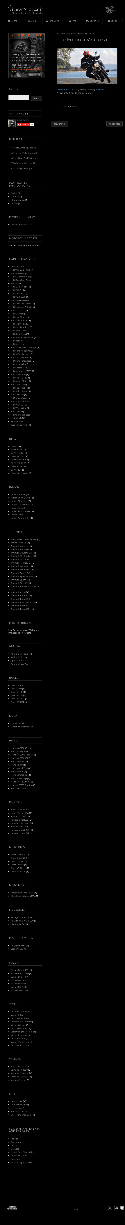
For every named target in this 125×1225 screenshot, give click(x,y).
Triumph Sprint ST (20, 579)
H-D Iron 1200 (18, 310)
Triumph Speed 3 (19, 573)
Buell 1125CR (17, 685)
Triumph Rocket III (20, 566)
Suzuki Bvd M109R (20, 976)
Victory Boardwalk (20, 1018)
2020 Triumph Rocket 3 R (23, 163)
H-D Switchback (19, 391)
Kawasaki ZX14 (18, 833)
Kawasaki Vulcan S (20, 823)
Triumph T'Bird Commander (25, 586)
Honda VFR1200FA (20, 781)
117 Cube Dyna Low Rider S (24, 147)
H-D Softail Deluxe (20, 354)
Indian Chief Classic (21, 497)
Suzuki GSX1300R (20, 990)
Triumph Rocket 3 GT (21, 562)
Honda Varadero (19, 788)
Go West (15, 1148)
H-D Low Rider (18, 317)
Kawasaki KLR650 (20, 819)
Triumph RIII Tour (19, 559)
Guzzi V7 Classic (19, 868)
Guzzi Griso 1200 (19, 858)
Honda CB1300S (19, 751)
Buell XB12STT (18, 698)
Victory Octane (18, 1038)
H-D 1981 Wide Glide (21, 270)
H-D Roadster (18, 340)
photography (17, 200)
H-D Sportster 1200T (21, 371)
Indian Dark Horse (20, 504)
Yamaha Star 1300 (20, 1076)
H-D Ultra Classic (19, 397)
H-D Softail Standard (21, 360)
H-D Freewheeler (19, 300)
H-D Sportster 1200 (20, 367)
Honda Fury (17, 764)
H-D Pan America (20, 327)
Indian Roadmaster (20, 511)
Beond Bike (17, 1101)
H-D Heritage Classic (21, 303)
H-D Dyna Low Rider (21, 280)
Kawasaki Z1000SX (20, 830)
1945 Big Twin (18, 266)
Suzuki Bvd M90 (19, 980)
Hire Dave (53, 20)
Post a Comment (69, 106)
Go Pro (14, 193)
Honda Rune (17, 771)
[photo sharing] (87, 66)
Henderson (16, 1108)
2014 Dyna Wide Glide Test (24, 153)
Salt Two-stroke (18, 1111)
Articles (14, 1138)
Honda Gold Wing (20, 768)
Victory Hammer (19, 1028)
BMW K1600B (18, 456)
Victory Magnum (19, 1035)
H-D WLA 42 (17, 404)
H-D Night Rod (18, 323)
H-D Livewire (17, 313)
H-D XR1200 (17, 411)
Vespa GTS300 (18, 948)
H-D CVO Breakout (20, 276)
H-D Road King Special (22, 337)
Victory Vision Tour (20, 1045)
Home (13, 20)
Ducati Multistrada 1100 (23, 726)
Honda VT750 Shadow (22, 785)
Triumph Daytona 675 (22, 552)
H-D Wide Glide (19, 408)
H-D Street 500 (18, 374)
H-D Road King (18, 334)
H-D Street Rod (18, 384)
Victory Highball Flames (23, 1031)
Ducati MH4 (17, 723)
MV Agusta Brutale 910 (22, 917)
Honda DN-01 (18, 761)
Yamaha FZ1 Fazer (20, 1073)
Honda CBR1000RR (20, 758)
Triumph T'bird (18, 592)
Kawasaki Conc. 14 (20, 816)
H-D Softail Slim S (20, 357)
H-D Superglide (19, 387)
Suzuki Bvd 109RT (20, 970)
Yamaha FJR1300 (19, 1069)
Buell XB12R (17, 695)
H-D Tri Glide (17, 394)
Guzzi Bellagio (18, 854)
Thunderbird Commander (24, 539)
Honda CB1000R (19, 748)
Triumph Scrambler (21, 569)
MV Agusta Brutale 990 (22, 920)
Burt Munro (16, 1142)
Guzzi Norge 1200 (20, 861)
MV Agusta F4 (18, 924)
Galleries (94, 20)
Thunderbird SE (19, 542)
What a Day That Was (21, 1162)
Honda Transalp (19, 778)
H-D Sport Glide (19, 364)
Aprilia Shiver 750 (20, 663)
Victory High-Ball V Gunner (24, 158)
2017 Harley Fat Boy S (21, 168)
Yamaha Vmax (18, 1080)
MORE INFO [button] (34, 75)
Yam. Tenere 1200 (19, 1066)
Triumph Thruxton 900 (22, 602)
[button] (110, 1208)
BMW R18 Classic (19, 473)
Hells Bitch (16, 418)
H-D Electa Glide (19, 286)
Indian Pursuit (18, 508)
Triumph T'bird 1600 (21, 595)
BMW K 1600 (17, 453)
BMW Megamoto (19, 459)
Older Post (114, 123)
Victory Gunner (18, 1025)
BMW (14, 446)
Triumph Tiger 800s (21, 609)
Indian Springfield (20, 518)
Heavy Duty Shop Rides (22, 1152)
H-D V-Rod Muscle (20, 401)
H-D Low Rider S (19, 320)
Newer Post (59, 123)
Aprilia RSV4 (17, 660)
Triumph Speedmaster (22, 576)
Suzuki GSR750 (18, 987)
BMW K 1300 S (18, 449)
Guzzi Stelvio (17, 864)
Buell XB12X (17, 702)
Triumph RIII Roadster (22, 556)
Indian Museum (19, 1155)
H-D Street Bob (18, 377)
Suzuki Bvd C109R (20, 973)
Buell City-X (17, 692)
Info (73, 20)
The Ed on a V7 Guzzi (66, 89)
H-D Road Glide (19, 330)
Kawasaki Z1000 (19, 826)
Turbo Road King (19, 424)
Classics (14, 1145)
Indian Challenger (20, 494)
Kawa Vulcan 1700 (20, 809)
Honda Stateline (19, 774)
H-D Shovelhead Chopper (24, 347)
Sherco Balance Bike (21, 1114)
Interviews (16, 1159)
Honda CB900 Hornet (22, 754)
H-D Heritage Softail (21, 307)
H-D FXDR (16, 290)
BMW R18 (16, 469)
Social (113, 20)
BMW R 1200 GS (19, 463)
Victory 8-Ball (18, 1015)
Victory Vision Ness (20, 1042)
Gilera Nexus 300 (19, 1104)
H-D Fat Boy (17, 297)
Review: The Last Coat (21, 224)
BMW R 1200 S (18, 466)
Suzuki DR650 (18, 983)
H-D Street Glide (19, 381)
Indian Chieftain (19, 501)
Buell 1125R (16, 688)
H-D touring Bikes (20, 414)
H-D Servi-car (18, 344)
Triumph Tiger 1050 (20, 605)
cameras (15, 196)
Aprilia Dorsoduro (20, 653)
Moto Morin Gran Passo (22, 892)
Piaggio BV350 (18, 945)
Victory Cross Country (21, 1021)
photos (14, 203)
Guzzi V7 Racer (18, 871)
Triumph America (20, 546)
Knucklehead (18, 421)
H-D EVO (15, 283)
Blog (33, 20)
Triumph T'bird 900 (20, 599)
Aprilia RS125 (17, 657)
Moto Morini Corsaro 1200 (23, 896)
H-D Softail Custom (20, 350)
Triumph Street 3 (19, 583)
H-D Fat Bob (17, 293)
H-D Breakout (18, 273)
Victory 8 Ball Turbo (20, 1011)
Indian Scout (17, 514)
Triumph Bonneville (21, 549)
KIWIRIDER (100, 89)
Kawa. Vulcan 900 (20, 813)
